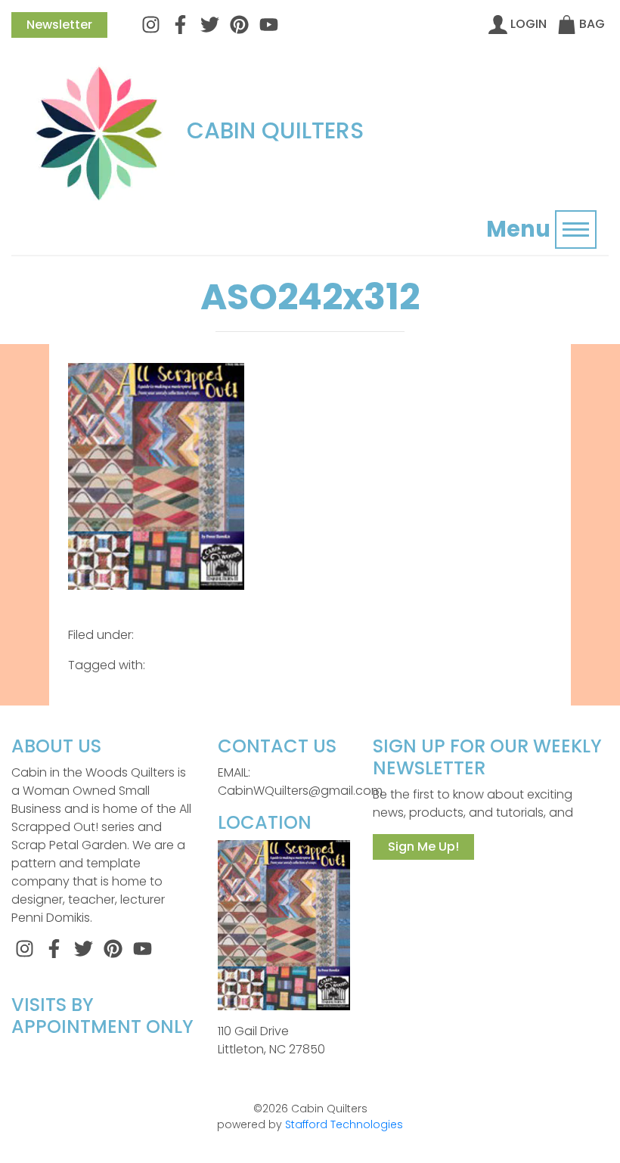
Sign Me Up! (423, 846)
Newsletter (59, 24)
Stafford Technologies (344, 1124)
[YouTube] (269, 23)
